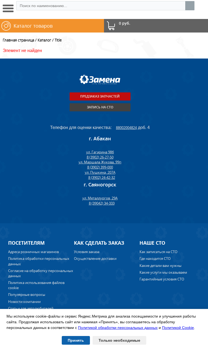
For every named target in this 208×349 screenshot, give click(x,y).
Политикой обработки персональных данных (118, 327)
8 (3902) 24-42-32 (101, 177)
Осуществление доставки (95, 258)
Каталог (44, 40)
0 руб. (124, 23)
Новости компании (24, 301)
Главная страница (18, 40)
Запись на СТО (100, 107)
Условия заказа (86, 251)
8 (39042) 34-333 (102, 203)
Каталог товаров (33, 25)
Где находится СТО (155, 258)
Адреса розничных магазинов (33, 251)
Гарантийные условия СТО (162, 279)
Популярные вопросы (26, 294)
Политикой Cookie (178, 327)
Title (58, 40)
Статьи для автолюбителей (30, 308)
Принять (76, 340)
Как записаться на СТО (158, 251)
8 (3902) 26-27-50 (100, 157)
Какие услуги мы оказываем (163, 272)
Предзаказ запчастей (100, 96)
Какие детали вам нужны (160, 265)
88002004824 (126, 127)
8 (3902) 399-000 (100, 167)
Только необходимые (119, 340)
